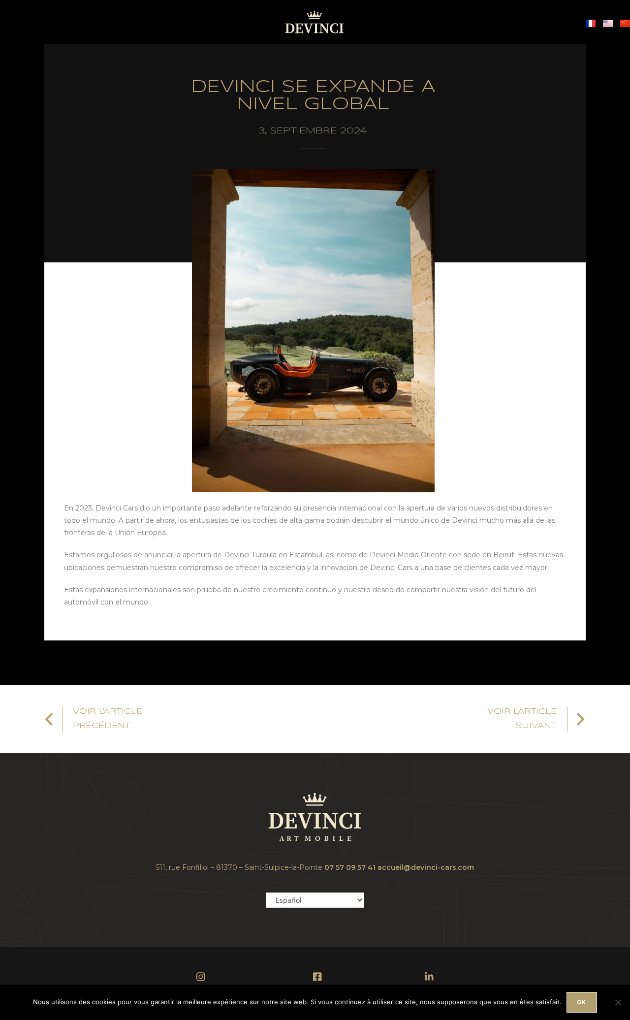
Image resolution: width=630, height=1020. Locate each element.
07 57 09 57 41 (350, 867)
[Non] (618, 1002)
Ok (581, 1002)
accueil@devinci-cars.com (426, 867)
